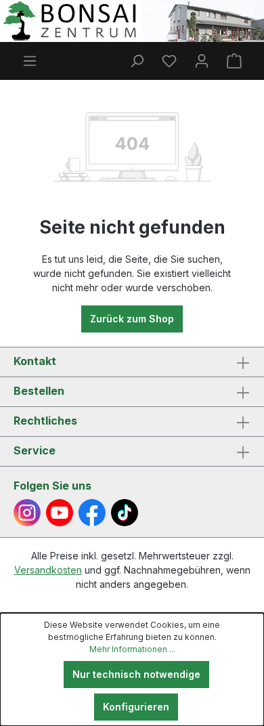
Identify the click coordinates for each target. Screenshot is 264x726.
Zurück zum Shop (132, 318)
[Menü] (30, 60)
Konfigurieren (136, 706)
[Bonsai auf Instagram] (27, 512)
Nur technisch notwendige (136, 674)
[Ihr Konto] (201, 60)
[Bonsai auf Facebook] (92, 512)
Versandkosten (48, 570)
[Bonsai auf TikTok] (124, 512)
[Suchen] (136, 60)
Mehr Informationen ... (132, 649)
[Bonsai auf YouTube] (59, 512)
